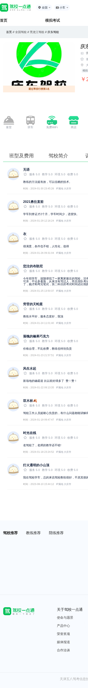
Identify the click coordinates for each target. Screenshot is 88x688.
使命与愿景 (65, 617)
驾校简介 (58, 155)
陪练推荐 (56, 533)
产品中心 (63, 625)
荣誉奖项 (63, 634)
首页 (3, 20)
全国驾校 (21, 32)
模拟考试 (52, 20)
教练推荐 (33, 533)
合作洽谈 (63, 650)
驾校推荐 (10, 533)
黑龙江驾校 (37, 32)
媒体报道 (63, 642)
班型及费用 (21, 155)
